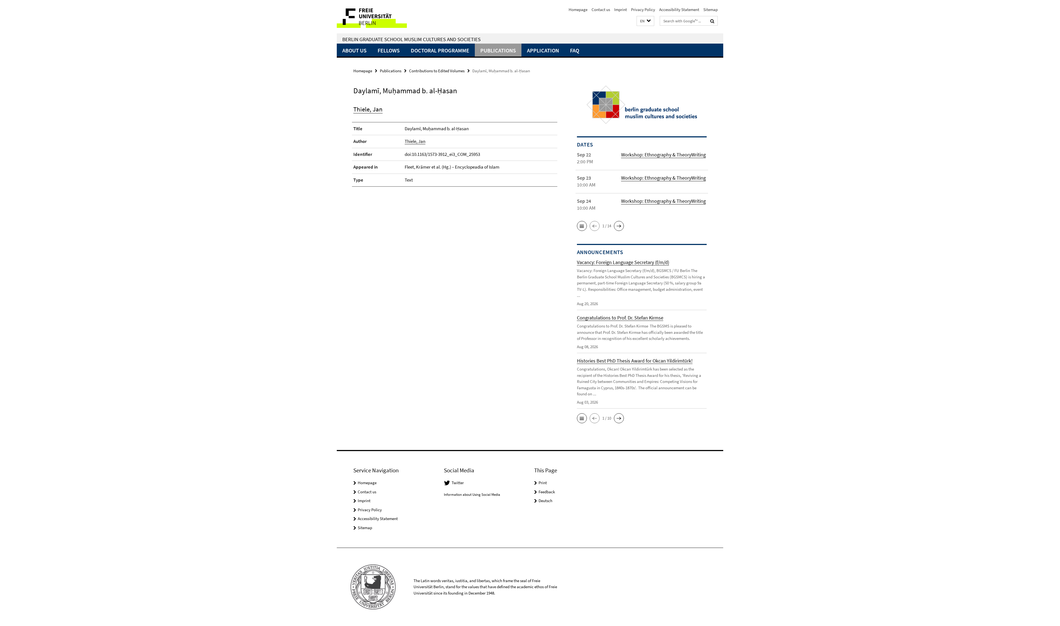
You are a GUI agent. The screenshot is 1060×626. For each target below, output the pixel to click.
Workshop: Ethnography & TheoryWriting (663, 154)
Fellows (389, 50)
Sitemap (710, 9)
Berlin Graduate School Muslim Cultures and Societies (411, 39)
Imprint (620, 9)
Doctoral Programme (440, 50)
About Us (354, 50)
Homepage (578, 9)
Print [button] (543, 482)
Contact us (601, 9)
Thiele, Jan (368, 109)
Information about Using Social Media (472, 494)
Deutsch (545, 500)
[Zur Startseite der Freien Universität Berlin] (383, 17)
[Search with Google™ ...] (712, 21)
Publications (498, 50)
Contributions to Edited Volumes (437, 70)
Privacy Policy (643, 9)
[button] (645, 21)
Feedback (547, 491)
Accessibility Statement (679, 9)
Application (543, 50)
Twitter (458, 482)
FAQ (574, 50)
